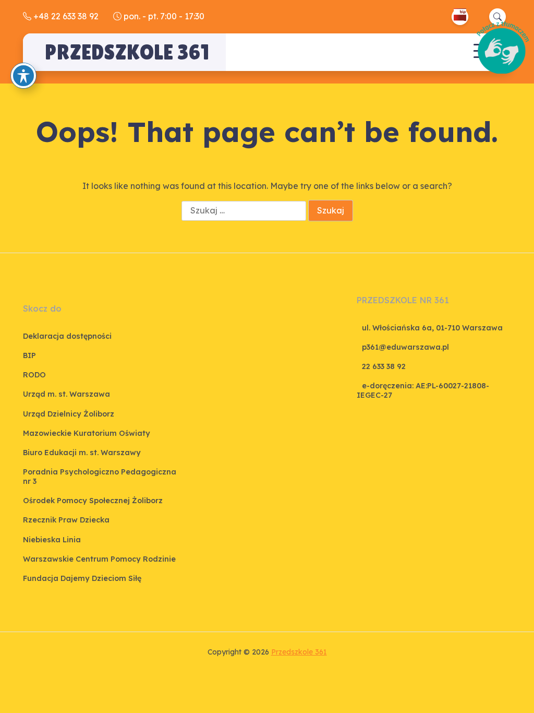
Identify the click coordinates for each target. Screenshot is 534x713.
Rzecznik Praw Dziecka (66, 520)
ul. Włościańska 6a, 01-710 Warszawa (432, 327)
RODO (34, 374)
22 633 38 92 (384, 366)
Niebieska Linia (52, 539)
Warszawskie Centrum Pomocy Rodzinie (99, 559)
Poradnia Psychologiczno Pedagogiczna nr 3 (99, 476)
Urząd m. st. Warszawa (66, 394)
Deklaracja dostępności (67, 336)
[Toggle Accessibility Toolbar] (23, 75)
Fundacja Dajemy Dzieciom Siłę (82, 578)
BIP (29, 355)
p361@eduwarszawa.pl (405, 347)
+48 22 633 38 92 (65, 16)
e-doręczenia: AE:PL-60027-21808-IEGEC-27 (423, 390)
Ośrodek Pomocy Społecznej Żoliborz (93, 500)
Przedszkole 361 (127, 52)
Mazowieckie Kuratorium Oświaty (86, 433)
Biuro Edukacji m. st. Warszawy (82, 452)
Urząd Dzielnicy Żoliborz (68, 414)
